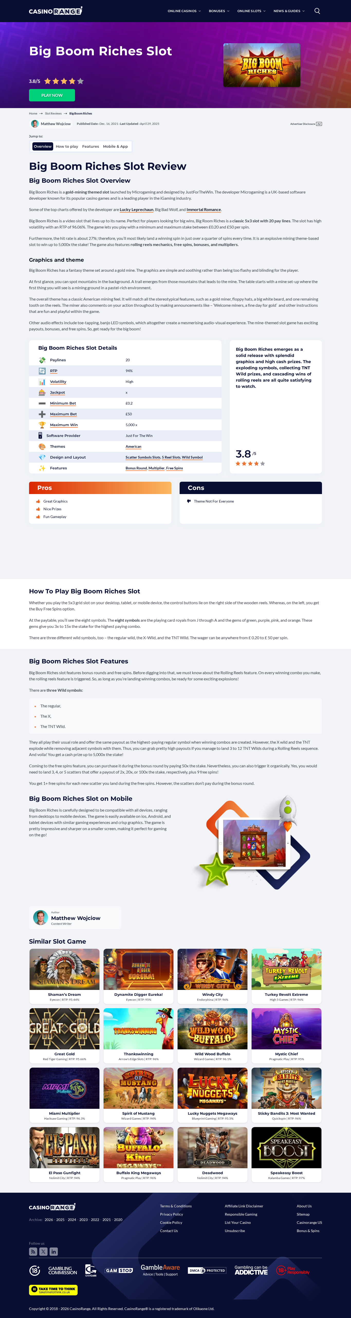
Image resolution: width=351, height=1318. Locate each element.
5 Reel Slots (171, 457)
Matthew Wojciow (56, 123)
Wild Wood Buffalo (212, 1054)
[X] (43, 1251)
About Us (304, 1206)
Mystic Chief (286, 1054)
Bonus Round (136, 468)
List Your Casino (238, 1222)
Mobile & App (115, 146)
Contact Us (169, 1230)
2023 (83, 1219)
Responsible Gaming (241, 1214)
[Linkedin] (54, 1251)
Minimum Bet (63, 403)
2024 (72, 1219)
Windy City (212, 994)
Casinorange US (309, 1222)
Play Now (52, 95)
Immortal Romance (204, 209)
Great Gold (64, 1054)
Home (33, 113)
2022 (95, 1219)
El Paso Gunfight (64, 1173)
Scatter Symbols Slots (143, 457)
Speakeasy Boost (287, 1173)
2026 (49, 1219)
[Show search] (317, 11)
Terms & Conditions (176, 1206)
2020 (118, 1219)
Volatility (58, 381)
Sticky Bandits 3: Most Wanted (286, 1113)
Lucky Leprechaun (136, 209)
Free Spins (174, 468)
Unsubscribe (235, 1230)
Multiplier (157, 468)
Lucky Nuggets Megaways (212, 1113)
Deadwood (212, 1173)
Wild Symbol (192, 457)
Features (90, 146)
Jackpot (57, 392)
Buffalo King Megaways (138, 1173)
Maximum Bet (63, 414)
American (133, 446)
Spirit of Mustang (138, 1113)
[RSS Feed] (33, 1251)
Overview (43, 146)
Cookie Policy (171, 1222)
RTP (53, 370)
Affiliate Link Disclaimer (244, 1206)
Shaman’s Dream (64, 994)
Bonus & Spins (308, 1230)
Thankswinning (138, 1054)
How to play (67, 146)
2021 (107, 1219)
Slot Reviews (53, 113)
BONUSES (217, 11)
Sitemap (303, 1214)
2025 (60, 1219)
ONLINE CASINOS (182, 11)
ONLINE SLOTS (249, 11)
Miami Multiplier (64, 1113)
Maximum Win (64, 425)
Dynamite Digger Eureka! (138, 994)
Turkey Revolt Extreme (286, 994)
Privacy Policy (171, 1214)
